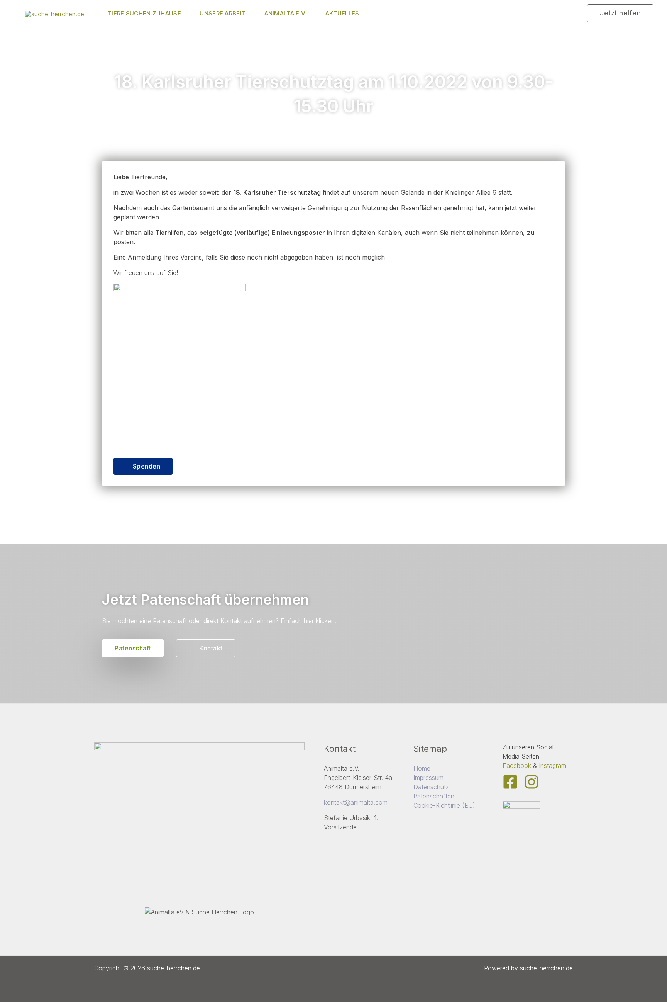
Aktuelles (342, 13)
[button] (620, 13)
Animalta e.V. (285, 13)
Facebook (517, 765)
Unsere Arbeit (222, 13)
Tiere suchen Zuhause (144, 13)
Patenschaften (433, 796)
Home (421, 768)
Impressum (428, 777)
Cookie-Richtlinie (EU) (444, 805)
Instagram (552, 765)
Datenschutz (431, 787)
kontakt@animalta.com (356, 802)
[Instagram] (531, 782)
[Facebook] (510, 782)
